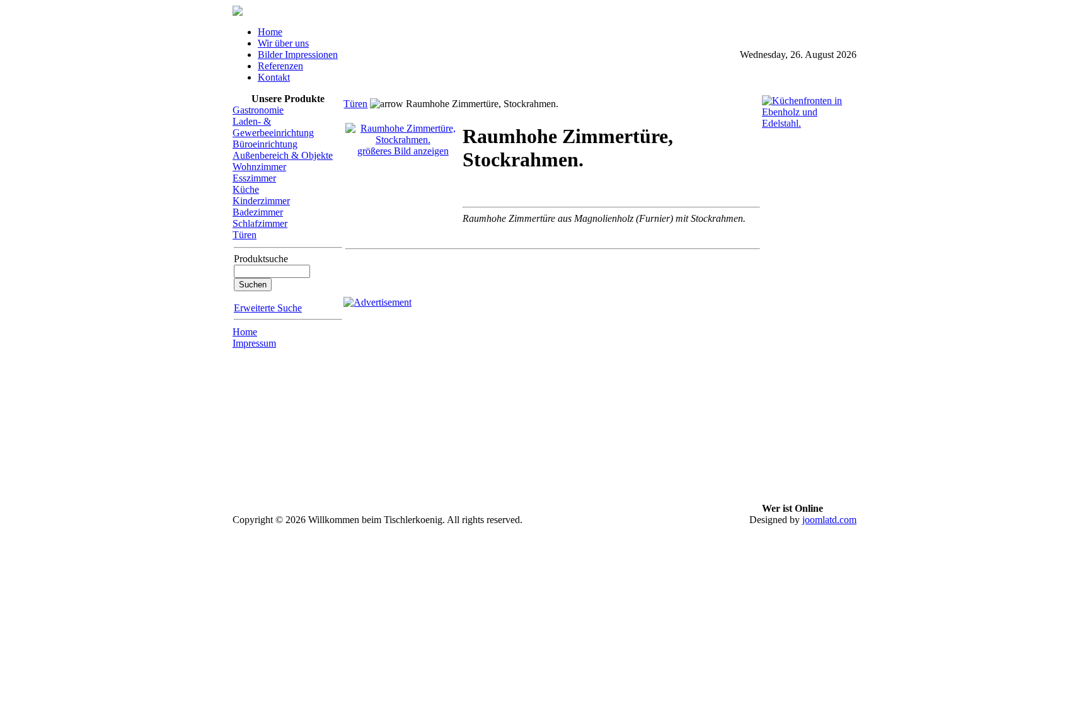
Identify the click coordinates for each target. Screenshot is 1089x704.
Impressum (254, 343)
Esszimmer (254, 178)
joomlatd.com (829, 519)
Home (270, 31)
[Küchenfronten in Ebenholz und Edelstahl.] (809, 125)
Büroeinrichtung (265, 144)
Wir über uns (283, 43)
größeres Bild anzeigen (403, 151)
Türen (244, 234)
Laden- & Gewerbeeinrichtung (273, 127)
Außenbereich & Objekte (283, 155)
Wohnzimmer (259, 166)
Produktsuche (261, 258)
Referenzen (280, 66)
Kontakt (274, 77)
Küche (246, 189)
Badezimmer (258, 212)
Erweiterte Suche (268, 308)
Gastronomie (258, 110)
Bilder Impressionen (298, 54)
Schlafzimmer (260, 223)
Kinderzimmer (261, 200)
